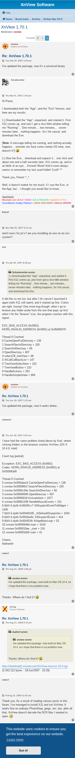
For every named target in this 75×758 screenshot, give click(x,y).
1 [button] (42, 38)
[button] (38, 38)
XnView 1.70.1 (14, 27)
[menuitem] (6, 12)
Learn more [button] (15, 739)
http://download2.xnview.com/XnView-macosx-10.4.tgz (35, 666)
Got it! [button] (23, 750)
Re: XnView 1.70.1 (17, 56)
